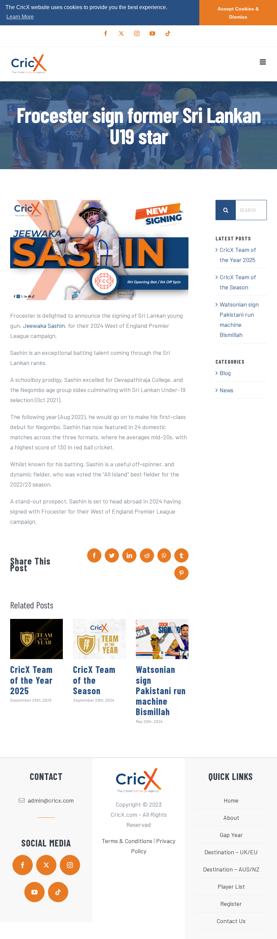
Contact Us (231, 920)
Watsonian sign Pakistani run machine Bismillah (161, 690)
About (231, 817)
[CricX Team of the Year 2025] (36, 639)
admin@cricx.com (51, 800)
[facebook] (22, 865)
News (226, 390)
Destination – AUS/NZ (231, 869)
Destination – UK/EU (231, 852)
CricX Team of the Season (94, 679)
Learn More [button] (20, 17)
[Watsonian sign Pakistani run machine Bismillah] (162, 639)
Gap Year (231, 834)
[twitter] (46, 865)
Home (231, 800)
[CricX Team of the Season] (99, 639)
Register (231, 903)
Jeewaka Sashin (44, 325)
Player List (231, 886)
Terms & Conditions (127, 840)
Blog (225, 372)
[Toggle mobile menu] (263, 62)
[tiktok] (58, 892)
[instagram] (70, 865)
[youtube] (34, 892)
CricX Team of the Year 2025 (31, 679)
